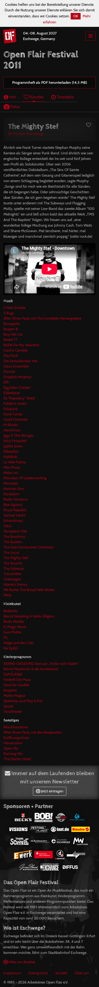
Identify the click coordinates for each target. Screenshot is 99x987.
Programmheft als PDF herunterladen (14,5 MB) (49, 82)
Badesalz (10, 611)
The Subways (13, 568)
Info (12, 96)
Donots (9, 371)
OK (75, 16)
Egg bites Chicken (17, 387)
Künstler (36, 96)
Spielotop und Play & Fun (23, 701)
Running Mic (13, 753)
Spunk (8, 706)
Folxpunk (10, 409)
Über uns (82, 973)
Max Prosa (11, 467)
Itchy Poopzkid (14, 441)
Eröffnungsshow (16, 737)
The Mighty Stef (15, 558)
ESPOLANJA (12, 674)
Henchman (12, 430)
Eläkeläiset (11, 393)
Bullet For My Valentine (21, 345)
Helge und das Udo (18, 643)
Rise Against (12, 504)
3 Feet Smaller (14, 307)
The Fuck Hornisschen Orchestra (28, 547)
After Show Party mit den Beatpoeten (32, 732)
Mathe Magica (14, 695)
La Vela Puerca (14, 462)
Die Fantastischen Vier (20, 361)
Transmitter (12, 574)
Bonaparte (11, 323)
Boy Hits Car (13, 334)
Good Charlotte (15, 419)
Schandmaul (13, 520)
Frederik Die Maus (17, 679)
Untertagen (12, 579)
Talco (7, 526)
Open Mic (10, 748)
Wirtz (7, 595)
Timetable (65, 96)
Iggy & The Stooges (18, 435)
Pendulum (11, 494)
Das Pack (10, 355)
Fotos (14, 106)
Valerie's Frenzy (15, 584)
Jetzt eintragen (51, 791)
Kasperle (10, 690)
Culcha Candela (15, 350)
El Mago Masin (14, 627)
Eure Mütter (12, 632)
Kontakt (61, 973)
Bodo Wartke (13, 621)
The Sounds (12, 563)
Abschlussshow (15, 727)
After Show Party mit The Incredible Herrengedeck (42, 318)
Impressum (12, 973)
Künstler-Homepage (27, 133)
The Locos (11, 552)
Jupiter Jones (13, 446)
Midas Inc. (11, 472)
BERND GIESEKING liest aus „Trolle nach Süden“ (41, 663)
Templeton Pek (15, 531)
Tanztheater (12, 711)
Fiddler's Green (15, 403)
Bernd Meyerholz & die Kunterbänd (30, 669)
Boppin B (10, 329)
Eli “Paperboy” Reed (19, 398)
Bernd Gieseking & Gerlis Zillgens (28, 616)
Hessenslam (13, 743)
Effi (6, 382)
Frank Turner (13, 414)
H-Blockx (10, 425)
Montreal (10, 483)
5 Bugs (8, 313)
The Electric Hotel (17, 759)
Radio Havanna (15, 499)
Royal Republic (15, 510)
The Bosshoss (14, 536)
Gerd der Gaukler (16, 685)
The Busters (12, 542)
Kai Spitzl (10, 648)
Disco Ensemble (16, 366)
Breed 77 (10, 339)
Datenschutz (38, 973)
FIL (5, 637)
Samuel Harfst (14, 515)
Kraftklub (10, 457)
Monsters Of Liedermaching (25, 478)
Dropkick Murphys (17, 377)
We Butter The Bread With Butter (29, 590)
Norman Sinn (13, 488)
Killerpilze (10, 451)
